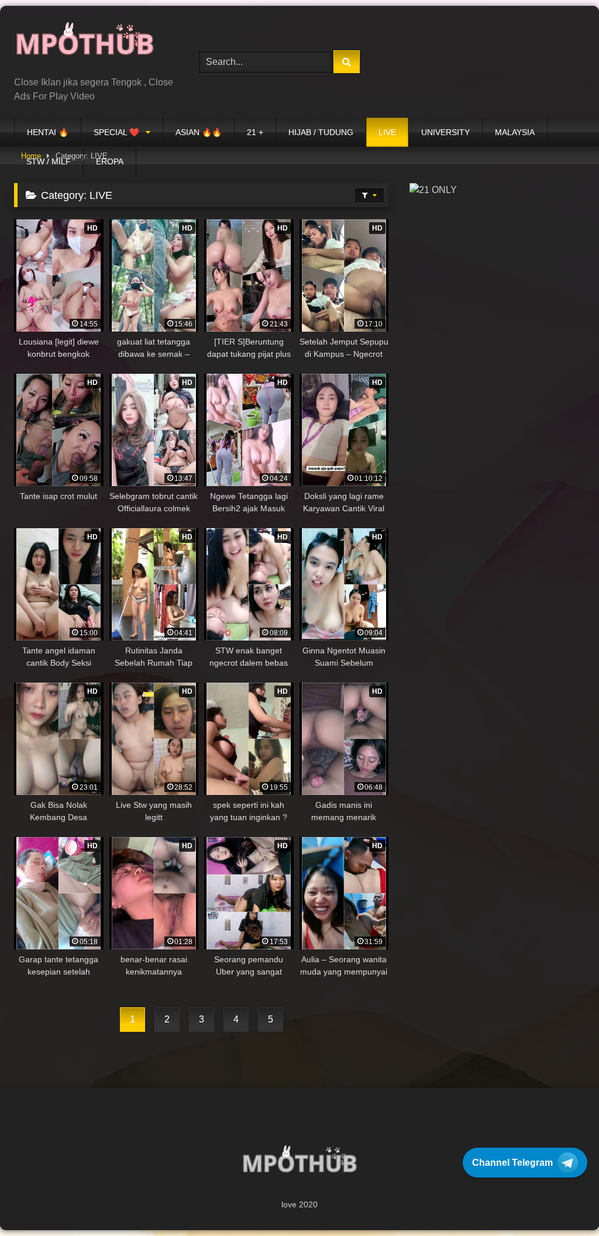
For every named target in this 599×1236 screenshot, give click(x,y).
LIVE (387, 132)
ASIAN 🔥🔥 (198, 132)
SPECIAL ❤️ (116, 132)
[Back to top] (563, 1201)
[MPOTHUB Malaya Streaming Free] (92, 45)
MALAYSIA (515, 132)
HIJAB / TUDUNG (320, 132)
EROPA (109, 161)
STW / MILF (48, 161)
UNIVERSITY (445, 132)
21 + (255, 132)
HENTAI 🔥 (47, 132)
